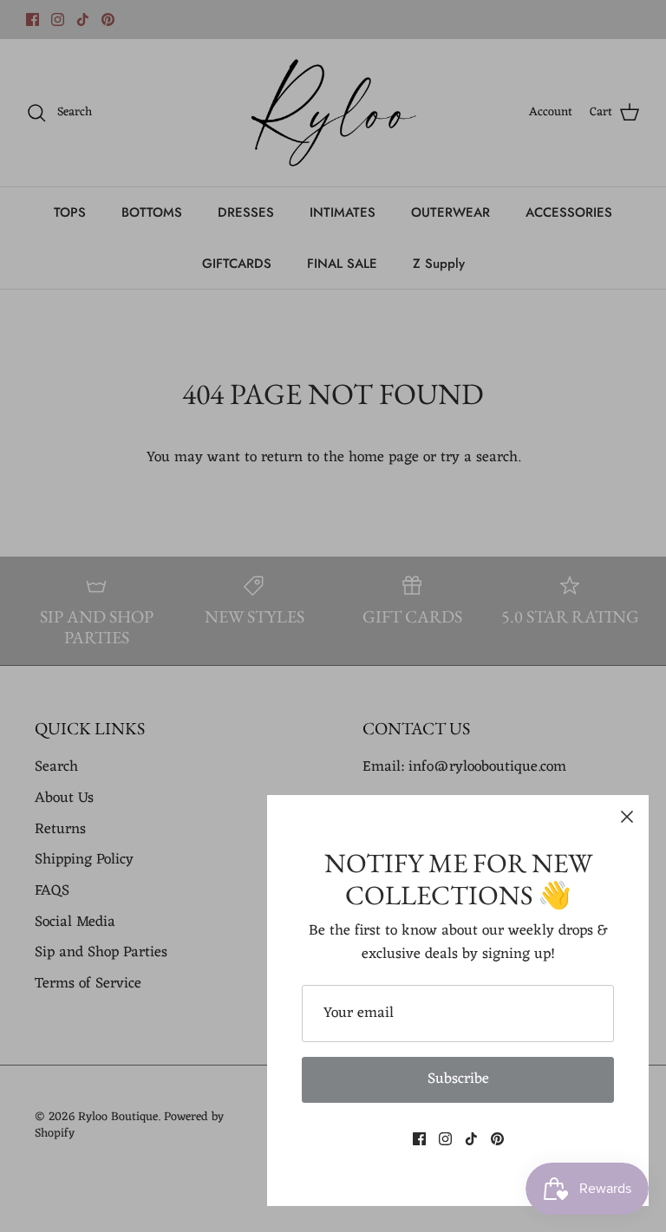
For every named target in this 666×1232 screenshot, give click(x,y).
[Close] (627, 817)
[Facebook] (419, 1138)
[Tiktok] (471, 1138)
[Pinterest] (497, 1138)
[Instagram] (445, 1138)
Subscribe (458, 1079)
